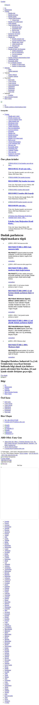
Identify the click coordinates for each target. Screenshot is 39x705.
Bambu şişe (11, 13)
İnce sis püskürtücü (18, 52)
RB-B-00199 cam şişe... (17, 206)
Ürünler (7, 11)
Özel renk (11, 92)
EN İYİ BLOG (33, 453)
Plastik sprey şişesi (17, 42)
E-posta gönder (5, 458)
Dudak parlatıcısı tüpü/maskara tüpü (19, 57)
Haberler (7, 68)
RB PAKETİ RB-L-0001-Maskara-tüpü (18, 346)
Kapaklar (15, 56)
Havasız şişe (16, 45)
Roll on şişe (15, 30)
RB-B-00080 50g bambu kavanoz (21, 181)
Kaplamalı (11, 90)
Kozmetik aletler (13, 61)
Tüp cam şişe (16, 32)
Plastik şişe (11, 37)
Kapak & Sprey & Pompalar (16, 49)
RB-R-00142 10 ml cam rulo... (20, 169)
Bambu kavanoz (13, 15)
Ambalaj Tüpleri (13, 47)
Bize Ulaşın (8, 98)
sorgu (10, 261)
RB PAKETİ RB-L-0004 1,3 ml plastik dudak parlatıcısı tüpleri (20, 322)
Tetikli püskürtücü (17, 51)
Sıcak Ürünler (24, 453)
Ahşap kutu (15, 20)
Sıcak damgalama (13, 85)
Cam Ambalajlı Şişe (14, 25)
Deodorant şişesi (17, 27)
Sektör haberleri (13, 71)
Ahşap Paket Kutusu (14, 18)
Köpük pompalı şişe (18, 39)
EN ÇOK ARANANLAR (10, 455)
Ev (5, 8)
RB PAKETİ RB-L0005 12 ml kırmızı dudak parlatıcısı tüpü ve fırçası (21, 293)
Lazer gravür (12, 81)
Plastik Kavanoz (13, 35)
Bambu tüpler (12, 16)
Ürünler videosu (13, 76)
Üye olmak (4, 375)
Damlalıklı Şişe (16, 28)
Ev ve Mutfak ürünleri (15, 62)
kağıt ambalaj (12, 23)
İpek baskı (11, 80)
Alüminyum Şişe (13, 59)
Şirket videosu (12, 74)
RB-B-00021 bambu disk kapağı (21, 193)
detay (13, 261)
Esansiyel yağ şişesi (14, 33)
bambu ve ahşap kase (18, 64)
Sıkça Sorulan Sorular (11, 97)
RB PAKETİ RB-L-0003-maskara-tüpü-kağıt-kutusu (19, 269)
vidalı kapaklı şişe (17, 44)
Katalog (10, 95)
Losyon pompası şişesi (19, 40)
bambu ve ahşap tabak (18, 66)
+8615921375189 (6, 460)
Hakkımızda (8, 10)
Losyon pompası (17, 54)
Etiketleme (11, 86)
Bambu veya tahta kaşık (15, 21)
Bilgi (9, 69)
